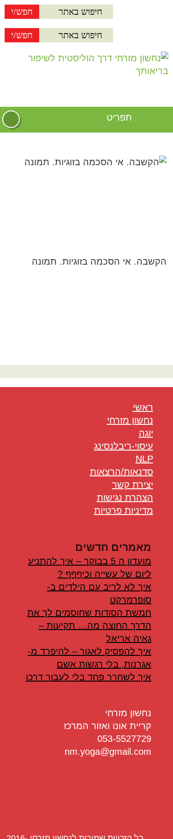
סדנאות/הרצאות (121, 472)
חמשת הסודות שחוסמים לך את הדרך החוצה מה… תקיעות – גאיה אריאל (89, 625)
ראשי (143, 407)
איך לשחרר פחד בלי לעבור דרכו (88, 677)
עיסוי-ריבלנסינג (123, 446)
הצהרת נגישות (125, 497)
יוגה (146, 433)
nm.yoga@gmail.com (108, 751)
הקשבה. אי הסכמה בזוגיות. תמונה (99, 261)
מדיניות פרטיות (123, 510)
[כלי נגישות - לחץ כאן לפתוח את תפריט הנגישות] (11, 119)
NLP (144, 459)
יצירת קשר (132, 485)
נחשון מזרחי (130, 420)
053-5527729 (124, 739)
